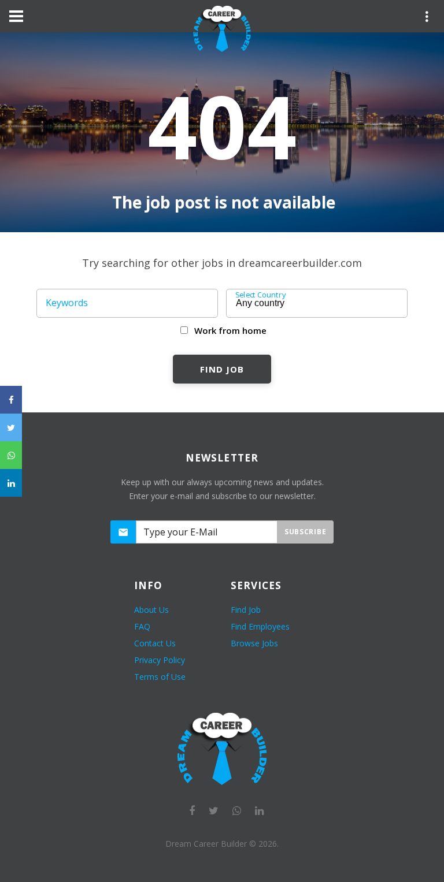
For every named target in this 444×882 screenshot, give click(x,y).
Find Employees (260, 626)
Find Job (221, 369)
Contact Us (155, 643)
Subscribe (305, 532)
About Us (151, 609)
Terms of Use (160, 676)
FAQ (142, 626)
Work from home (230, 330)
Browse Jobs (254, 643)
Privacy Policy (159, 659)
